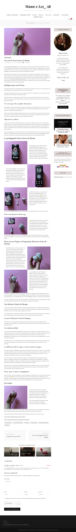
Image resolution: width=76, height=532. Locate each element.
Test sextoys (7, 425)
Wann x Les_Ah (38, 6)
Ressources (56, 15)
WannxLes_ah (8, 62)
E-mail (25, 492)
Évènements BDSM (38, 17)
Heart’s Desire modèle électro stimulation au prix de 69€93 (16, 419)
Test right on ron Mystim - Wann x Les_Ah (13, 465)
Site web (40, 492)
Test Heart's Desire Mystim (43, 422)
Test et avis (48, 15)
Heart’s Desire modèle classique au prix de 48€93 (14, 417)
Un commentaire (27, 62)
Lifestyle (40, 15)
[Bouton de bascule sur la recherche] (68, 19)
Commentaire (7, 479)
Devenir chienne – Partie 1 (63, 146)
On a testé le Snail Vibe (42, 454)
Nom (5, 492)
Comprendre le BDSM (25, 15)
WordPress (56, 529)
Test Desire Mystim (34, 422)
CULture (34, 15)
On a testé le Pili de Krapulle (11, 454)
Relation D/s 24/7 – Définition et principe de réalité (63, 131)
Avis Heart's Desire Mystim (18, 422)
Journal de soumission (12, 15)
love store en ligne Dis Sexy (11, 66)
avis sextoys (27, 422)
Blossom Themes (45, 529)
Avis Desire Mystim (8, 422)
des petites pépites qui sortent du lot (18, 79)
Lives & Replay (65, 15)
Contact (5, 521)
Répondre (48, 465)
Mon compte (6, 522)
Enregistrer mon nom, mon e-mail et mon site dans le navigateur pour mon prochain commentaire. (25, 498)
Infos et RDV (63, 107)
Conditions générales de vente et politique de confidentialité (16, 524)
